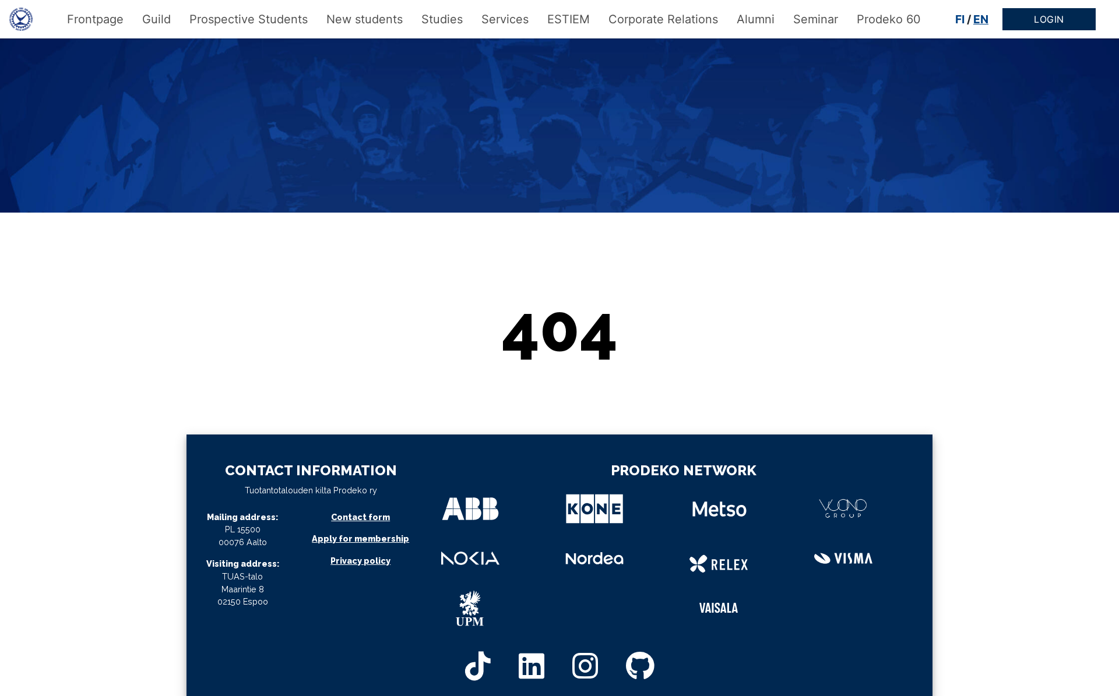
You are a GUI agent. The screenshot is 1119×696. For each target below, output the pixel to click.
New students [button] (364, 19)
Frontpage (95, 19)
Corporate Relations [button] (663, 19)
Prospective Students (248, 19)
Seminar (815, 19)
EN (980, 19)
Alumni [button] (756, 19)
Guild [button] (156, 19)
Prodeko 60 (889, 19)
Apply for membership (360, 538)
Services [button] (505, 19)
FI (960, 19)
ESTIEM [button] (568, 19)
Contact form (360, 517)
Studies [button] (442, 19)
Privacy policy (360, 561)
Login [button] (1049, 19)
